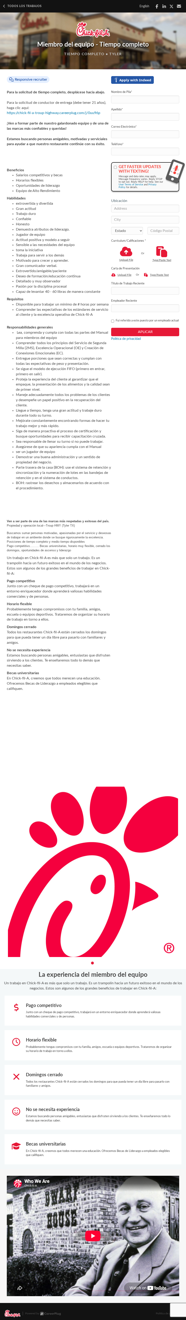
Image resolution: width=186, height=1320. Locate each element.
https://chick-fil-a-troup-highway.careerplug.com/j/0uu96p (53, 113)
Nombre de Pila (121, 92)
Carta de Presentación (125, 268)
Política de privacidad (126, 339)
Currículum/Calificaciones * (128, 240)
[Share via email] (179, 6)
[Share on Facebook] (156, 6)
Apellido (117, 109)
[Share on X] (171, 6)
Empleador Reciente (124, 300)
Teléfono (117, 144)
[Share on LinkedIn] (164, 6)
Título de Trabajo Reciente (127, 283)
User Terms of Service (131, 184)
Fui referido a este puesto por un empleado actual (147, 320)
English (144, 6)
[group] (93, 872)
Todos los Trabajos (24, 6)
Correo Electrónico (124, 126)
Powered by (32, 1313)
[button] (92, 963)
